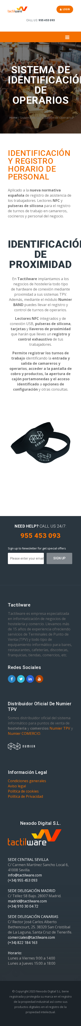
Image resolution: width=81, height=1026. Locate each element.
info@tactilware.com (25, 875)
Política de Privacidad (25, 796)
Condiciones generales (27, 780)
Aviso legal (17, 786)
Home (13, 117)
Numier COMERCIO (24, 733)
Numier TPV (60, 728)
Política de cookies (23, 791)
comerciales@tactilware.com (31, 937)
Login (66, 9)
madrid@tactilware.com (27, 901)
